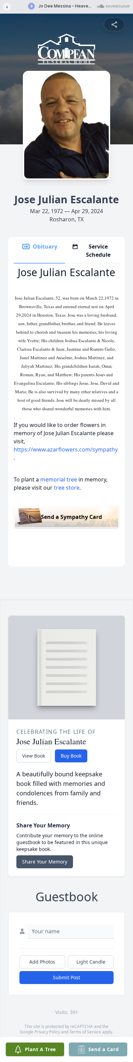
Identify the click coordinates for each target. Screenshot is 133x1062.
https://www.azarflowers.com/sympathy (66, 449)
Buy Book (71, 755)
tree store (66, 487)
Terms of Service (85, 1032)
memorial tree (58, 479)
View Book (33, 755)
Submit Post (66, 977)
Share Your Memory (44, 861)
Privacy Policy (47, 1032)
